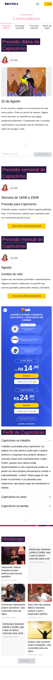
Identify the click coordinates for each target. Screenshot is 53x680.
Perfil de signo (47, 27)
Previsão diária (6, 27)
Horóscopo (26, 15)
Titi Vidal (14, 60)
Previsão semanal (19, 27)
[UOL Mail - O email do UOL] (37, 4)
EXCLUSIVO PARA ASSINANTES (26, 226)
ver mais (24, 661)
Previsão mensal (34, 27)
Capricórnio (26, 19)
